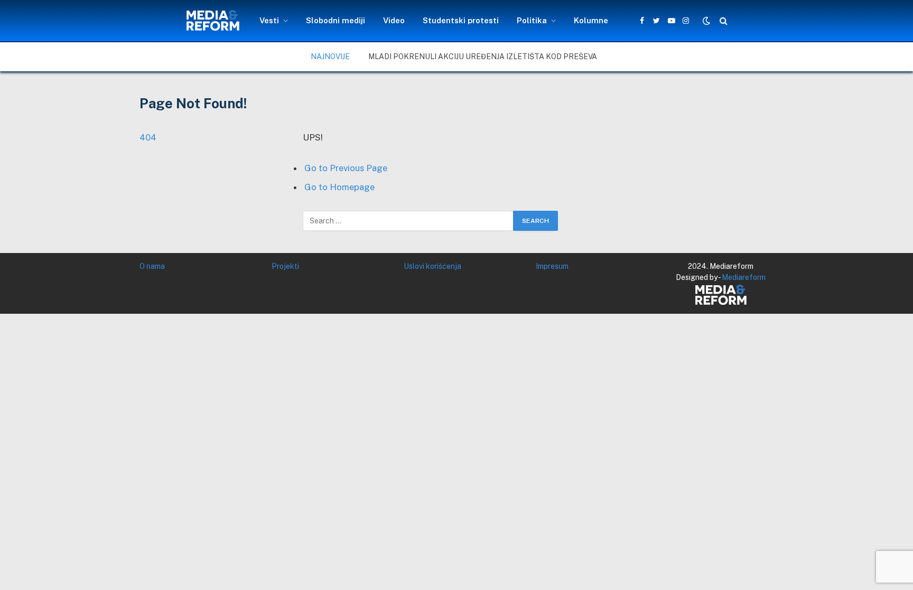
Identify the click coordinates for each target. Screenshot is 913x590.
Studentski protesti (461, 20)
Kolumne (591, 20)
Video (394, 20)
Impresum (552, 266)
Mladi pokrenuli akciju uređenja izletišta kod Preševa (482, 56)
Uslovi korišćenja (432, 266)
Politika (532, 20)
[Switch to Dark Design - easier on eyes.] (706, 20)
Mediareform (744, 277)
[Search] (723, 21)
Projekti (285, 266)
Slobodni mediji (335, 20)
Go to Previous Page (345, 168)
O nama (152, 266)
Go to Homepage (339, 187)
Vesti (269, 20)
